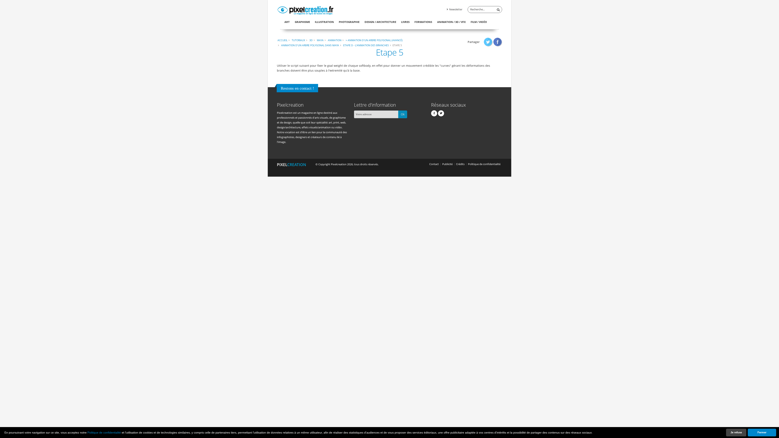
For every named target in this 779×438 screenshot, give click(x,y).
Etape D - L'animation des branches (366, 45)
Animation (334, 40)
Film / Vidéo (479, 22)
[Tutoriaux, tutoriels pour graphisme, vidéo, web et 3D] (305, 10)
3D (311, 40)
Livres (405, 22)
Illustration (324, 22)
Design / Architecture (380, 22)
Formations (423, 22)
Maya (320, 40)
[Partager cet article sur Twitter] (488, 42)
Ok (403, 114)
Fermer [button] (761, 432)
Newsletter (455, 9)
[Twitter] (441, 113)
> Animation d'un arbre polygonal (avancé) (374, 40)
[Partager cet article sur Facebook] (497, 42)
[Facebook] (434, 113)
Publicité (447, 164)
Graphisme (302, 22)
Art (287, 22)
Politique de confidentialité (104, 432)
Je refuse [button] (736, 432)
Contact (434, 164)
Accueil (282, 40)
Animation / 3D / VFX (451, 22)
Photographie (349, 22)
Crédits (460, 164)
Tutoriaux (298, 40)
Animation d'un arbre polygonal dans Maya (310, 45)
